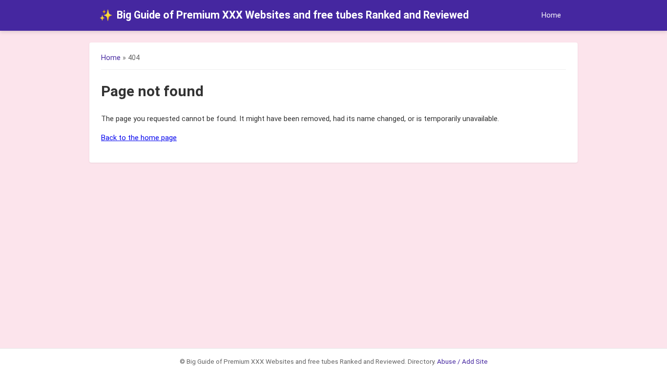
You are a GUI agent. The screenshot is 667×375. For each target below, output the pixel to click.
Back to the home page (139, 137)
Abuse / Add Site (462, 361)
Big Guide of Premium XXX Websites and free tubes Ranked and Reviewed (284, 15)
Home (551, 15)
